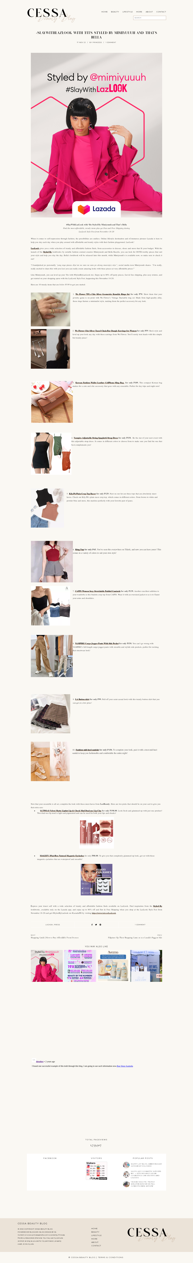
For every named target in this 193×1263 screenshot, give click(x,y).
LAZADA (49, 925)
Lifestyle (128, 12)
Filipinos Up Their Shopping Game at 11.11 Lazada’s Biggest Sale (135, 936)
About (149, 12)
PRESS (57, 925)
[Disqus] (96, 1021)
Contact (161, 12)
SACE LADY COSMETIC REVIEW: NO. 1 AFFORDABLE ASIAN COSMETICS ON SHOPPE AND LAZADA (146, 1174)
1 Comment (111, 42)
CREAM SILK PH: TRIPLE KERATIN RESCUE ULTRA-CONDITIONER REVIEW (143, 1184)
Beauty (115, 12)
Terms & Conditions (111, 1257)
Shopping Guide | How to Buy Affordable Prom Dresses (55, 936)
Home (104, 12)
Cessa (47, 14)
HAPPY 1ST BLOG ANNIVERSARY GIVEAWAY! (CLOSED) (146, 1165)
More (139, 12)
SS (55, 1232)
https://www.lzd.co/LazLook (104, 913)
